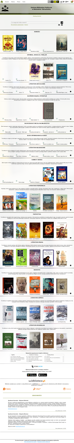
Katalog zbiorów (37, 16)
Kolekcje (26, 24)
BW (52, 1)
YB (55, 1)
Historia (13, 1)
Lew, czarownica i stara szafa (15, 356)
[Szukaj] (62, 22)
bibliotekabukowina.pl (12, 408)
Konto (24, 1)
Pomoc (18, 1)
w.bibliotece (36, 383)
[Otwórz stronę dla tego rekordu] (8, 43)
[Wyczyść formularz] (59, 25)
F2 (67, 1)
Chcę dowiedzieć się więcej (30, 441)
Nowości (7, 1)
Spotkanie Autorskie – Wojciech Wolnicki (18, 400)
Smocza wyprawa (49, 361)
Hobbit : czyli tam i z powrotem (34, 357)
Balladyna (30, 361)
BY (58, 1)
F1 (63, 1)
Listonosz (48, 356)
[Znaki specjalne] (62, 25)
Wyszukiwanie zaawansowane (17, 24)
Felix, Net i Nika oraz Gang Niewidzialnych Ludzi (19, 357)
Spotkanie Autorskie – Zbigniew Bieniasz (18, 414)
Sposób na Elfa (13, 361)
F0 (61, 1)
